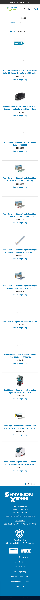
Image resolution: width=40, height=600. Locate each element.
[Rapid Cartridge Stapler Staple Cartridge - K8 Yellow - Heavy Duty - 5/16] (20, 240)
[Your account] (28, 8)
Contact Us (20, 586)
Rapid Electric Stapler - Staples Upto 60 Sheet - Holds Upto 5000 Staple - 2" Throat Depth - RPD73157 (20, 463)
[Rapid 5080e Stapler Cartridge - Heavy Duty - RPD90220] (20, 133)
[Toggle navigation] (3, 8)
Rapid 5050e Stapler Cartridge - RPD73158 (20, 321)
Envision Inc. (20, 521)
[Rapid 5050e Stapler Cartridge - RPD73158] (20, 312)
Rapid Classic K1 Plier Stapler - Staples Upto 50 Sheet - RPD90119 (20, 355)
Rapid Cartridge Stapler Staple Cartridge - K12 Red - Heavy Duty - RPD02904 (20, 215)
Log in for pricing (20, 79)
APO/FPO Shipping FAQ (20, 576)
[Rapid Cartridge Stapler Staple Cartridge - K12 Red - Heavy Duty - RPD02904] (20, 204)
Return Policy (20, 567)
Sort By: (13, 31)
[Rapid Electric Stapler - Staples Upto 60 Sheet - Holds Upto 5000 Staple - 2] (20, 452)
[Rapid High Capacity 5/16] (20, 416)
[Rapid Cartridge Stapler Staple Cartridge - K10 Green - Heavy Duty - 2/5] (20, 168)
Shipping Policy (20, 571)
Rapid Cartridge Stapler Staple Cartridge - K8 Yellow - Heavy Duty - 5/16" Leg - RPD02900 (20, 251)
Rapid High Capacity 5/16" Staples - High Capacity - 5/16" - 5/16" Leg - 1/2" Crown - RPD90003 (20, 427)
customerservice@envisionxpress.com (20, 516)
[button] (20, 23)
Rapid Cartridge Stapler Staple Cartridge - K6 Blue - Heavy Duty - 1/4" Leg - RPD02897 (20, 287)
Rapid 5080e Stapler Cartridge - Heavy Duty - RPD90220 (20, 143)
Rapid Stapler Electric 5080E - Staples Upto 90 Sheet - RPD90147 (20, 391)
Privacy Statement (20, 557)
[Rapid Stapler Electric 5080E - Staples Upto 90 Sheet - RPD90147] (20, 380)
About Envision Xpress (20, 581)
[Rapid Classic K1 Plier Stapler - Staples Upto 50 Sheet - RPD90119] (20, 345)
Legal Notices (20, 562)
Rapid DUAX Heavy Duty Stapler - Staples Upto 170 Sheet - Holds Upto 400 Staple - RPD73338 (20, 72)
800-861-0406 (23, 509)
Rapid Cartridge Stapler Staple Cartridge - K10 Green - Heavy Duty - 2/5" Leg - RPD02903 (20, 179)
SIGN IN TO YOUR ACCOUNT (20, 2)
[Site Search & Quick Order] (24, 8)
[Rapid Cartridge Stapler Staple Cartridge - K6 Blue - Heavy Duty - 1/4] (20, 276)
